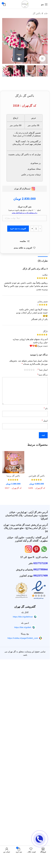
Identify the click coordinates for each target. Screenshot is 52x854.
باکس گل (37, 13)
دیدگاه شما (42, 374)
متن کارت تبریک (24, 206)
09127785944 (40, 569)
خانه (46, 13)
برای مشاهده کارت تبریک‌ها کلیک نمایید (24, 213)
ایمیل (45, 420)
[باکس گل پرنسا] (13, 462)
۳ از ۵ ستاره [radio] (29, 370)
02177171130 (40, 563)
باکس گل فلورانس (37, 476)
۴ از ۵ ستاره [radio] (27, 370)
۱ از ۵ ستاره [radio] (33, 370)
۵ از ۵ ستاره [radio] (25, 370)
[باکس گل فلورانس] (37, 462)
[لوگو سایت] (25, 4)
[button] (45, 41)
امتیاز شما (43, 370)
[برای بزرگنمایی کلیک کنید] (42, 58)
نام (46, 408)
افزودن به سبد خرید (18, 228)
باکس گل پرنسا (13, 476)
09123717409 (40, 575)
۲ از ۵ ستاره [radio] (31, 370)
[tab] (43, 260)
